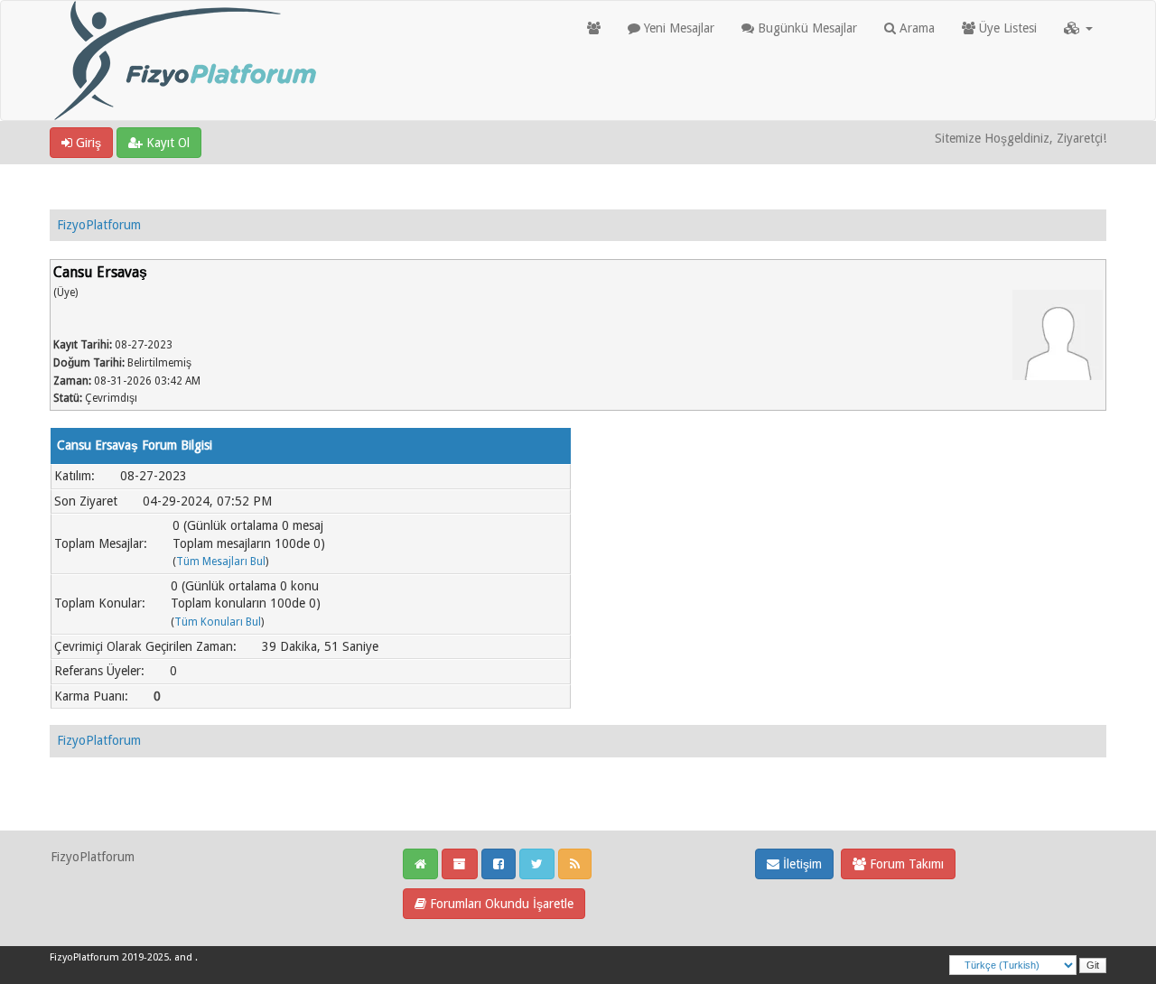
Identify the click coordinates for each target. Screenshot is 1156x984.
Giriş (86, 142)
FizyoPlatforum (99, 225)
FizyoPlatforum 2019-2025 (109, 957)
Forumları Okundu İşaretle (499, 903)
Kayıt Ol (166, 142)
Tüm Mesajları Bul (221, 561)
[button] (1078, 28)
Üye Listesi (1006, 28)
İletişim (800, 864)
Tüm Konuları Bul (217, 622)
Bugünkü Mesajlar (805, 28)
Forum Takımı (905, 864)
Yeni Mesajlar (677, 28)
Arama (915, 28)
